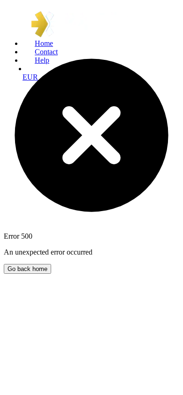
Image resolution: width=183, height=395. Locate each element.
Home (44, 43)
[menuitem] (101, 43)
